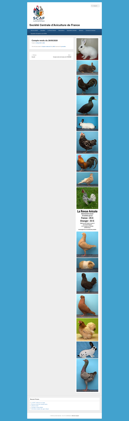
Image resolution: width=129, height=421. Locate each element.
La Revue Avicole (52, 30)
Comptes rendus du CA (47, 46)
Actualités (42, 30)
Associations (61, 30)
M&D (44, 43)
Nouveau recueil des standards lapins (39, 404)
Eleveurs (81, 30)
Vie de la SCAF (34, 30)
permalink (63, 46)
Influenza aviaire (34, 405)
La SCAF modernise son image (38, 402)
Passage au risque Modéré (37, 407)
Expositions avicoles (71, 30)
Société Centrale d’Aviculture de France (54, 25)
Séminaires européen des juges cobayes (40, 409)
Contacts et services (90, 30)
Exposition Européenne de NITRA (39, 33)
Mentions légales (75, 415)
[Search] (92, 5)
